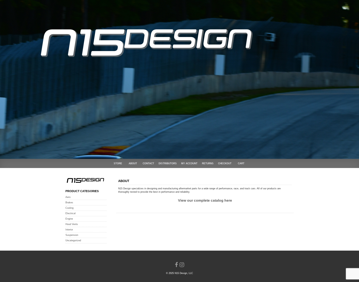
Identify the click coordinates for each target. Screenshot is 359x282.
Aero (67, 197)
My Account (189, 163)
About (133, 163)
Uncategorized (73, 240)
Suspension (71, 235)
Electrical (70, 213)
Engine (69, 218)
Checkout (224, 163)
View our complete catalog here (205, 200)
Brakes (69, 202)
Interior (69, 229)
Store (118, 163)
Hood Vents (71, 224)
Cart (241, 163)
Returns (208, 163)
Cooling (69, 208)
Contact (148, 163)
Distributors (168, 163)
